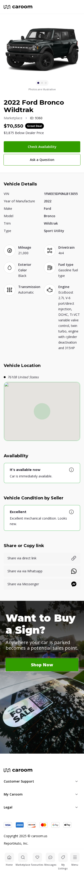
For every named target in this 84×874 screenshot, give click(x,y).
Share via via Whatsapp (24, 571)
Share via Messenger (23, 584)
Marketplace (13, 118)
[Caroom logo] (18, 7)
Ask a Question (42, 159)
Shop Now (42, 664)
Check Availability (42, 146)
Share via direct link (21, 558)
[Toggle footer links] (76, 781)
